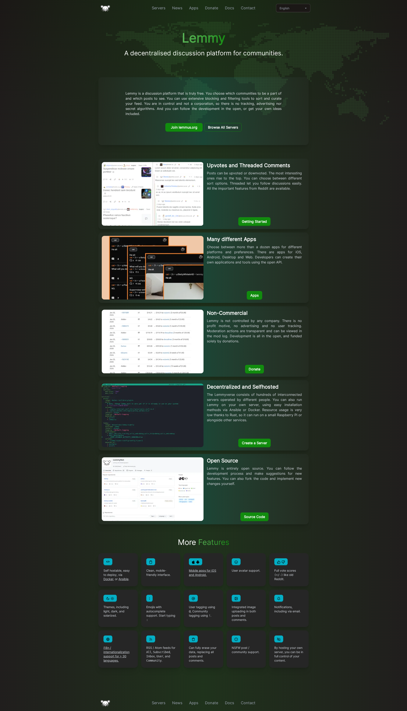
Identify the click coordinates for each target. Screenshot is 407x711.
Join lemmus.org (184, 127)
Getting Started (254, 221)
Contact (248, 8)
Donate (211, 8)
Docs (229, 8)
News (177, 8)
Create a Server (254, 443)
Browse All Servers (223, 127)
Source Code (254, 517)
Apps (193, 8)
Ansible (123, 579)
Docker (108, 579)
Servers (158, 8)
